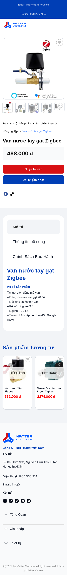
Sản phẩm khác (45, 123)
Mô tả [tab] (18, 227)
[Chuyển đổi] (6, 515)
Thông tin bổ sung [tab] (29, 241)
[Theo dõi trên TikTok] (11, 501)
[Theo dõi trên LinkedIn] (23, 501)
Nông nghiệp (10, 131)
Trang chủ (8, 123)
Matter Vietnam (35, 570)
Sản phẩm (25, 123)
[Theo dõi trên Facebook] (5, 501)
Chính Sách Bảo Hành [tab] (33, 256)
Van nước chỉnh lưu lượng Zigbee (49, 390)
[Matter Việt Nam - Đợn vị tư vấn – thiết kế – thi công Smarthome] (17, 25)
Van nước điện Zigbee (13, 390)
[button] (62, 24)
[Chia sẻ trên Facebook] (6, 194)
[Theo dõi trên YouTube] (29, 501)
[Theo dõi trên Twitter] (17, 501)
